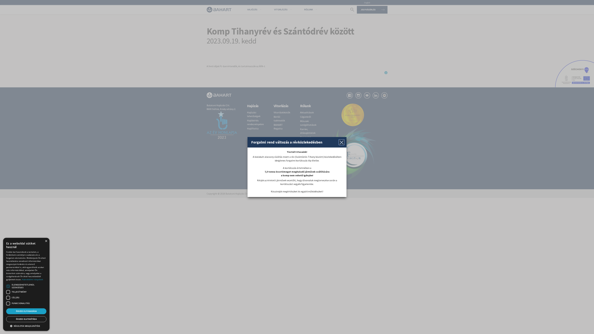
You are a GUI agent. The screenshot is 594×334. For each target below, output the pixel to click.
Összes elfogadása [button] (26, 311)
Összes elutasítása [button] (26, 319)
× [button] (46, 241)
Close (341, 142)
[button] (26, 326)
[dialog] (26, 284)
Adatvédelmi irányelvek (32, 279)
